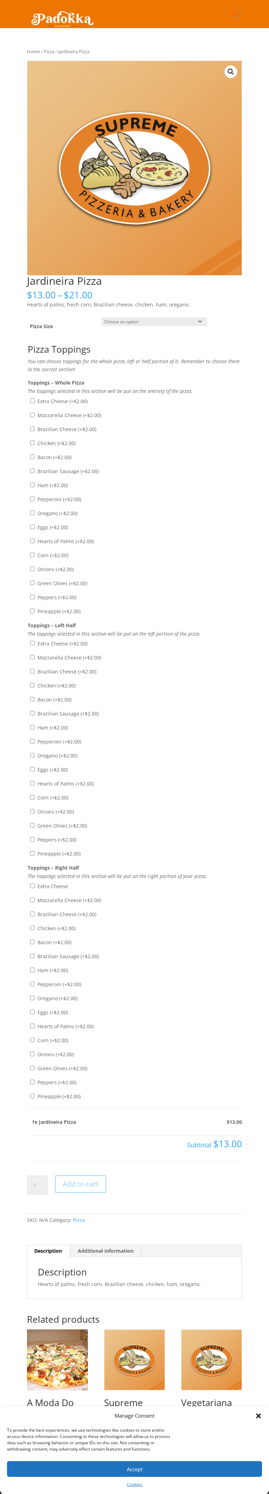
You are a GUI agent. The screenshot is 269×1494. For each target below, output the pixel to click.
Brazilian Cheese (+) (66, 429)
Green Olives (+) (61, 583)
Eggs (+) (52, 527)
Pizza (49, 51)
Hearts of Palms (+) (65, 541)
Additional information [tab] (105, 1250)
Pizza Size (41, 326)
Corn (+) (52, 555)
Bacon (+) (53, 457)
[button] (258, 1415)
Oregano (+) (56, 513)
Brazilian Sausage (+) (67, 471)
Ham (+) (52, 485)
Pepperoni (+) (58, 499)
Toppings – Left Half (52, 625)
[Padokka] (61, 13)
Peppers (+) (56, 597)
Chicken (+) (56, 443)
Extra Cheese (52, 886)
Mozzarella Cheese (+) (68, 415)
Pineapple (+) (58, 611)
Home (33, 51)
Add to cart (80, 1184)
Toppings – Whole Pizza (56, 382)
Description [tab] (48, 1250)
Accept (135, 1469)
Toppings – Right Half (53, 867)
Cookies (134, 1484)
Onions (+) (55, 569)
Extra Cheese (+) (62, 401)
